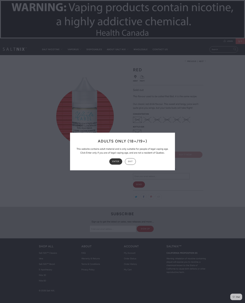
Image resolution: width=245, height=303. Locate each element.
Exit (130, 161)
